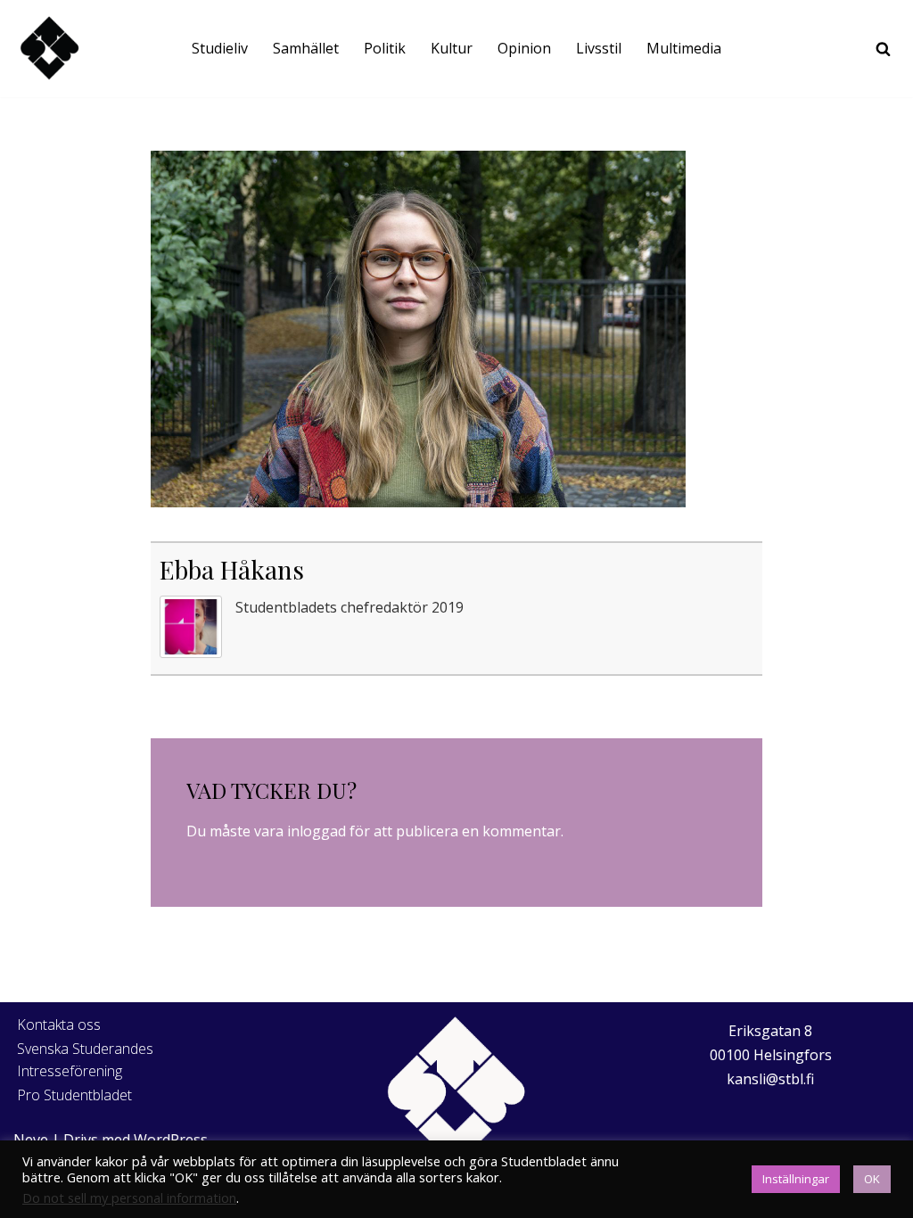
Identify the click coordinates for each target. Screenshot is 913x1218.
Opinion (524, 48)
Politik (385, 48)
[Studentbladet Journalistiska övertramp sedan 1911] (49, 48)
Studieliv (220, 48)
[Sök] (883, 48)
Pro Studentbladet (74, 1095)
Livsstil (598, 48)
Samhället (306, 48)
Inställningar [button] (795, 1179)
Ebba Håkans (232, 569)
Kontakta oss (59, 1024)
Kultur (452, 48)
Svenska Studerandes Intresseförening (85, 1060)
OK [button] (872, 1179)
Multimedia (683, 48)
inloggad (316, 831)
